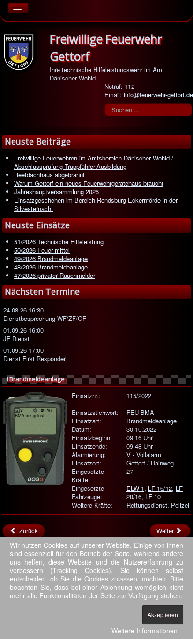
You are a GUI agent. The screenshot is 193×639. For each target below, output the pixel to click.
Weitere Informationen (144, 630)
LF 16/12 (160, 488)
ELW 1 (135, 488)
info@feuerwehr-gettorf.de (158, 94)
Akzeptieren (163, 614)
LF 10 (153, 496)
